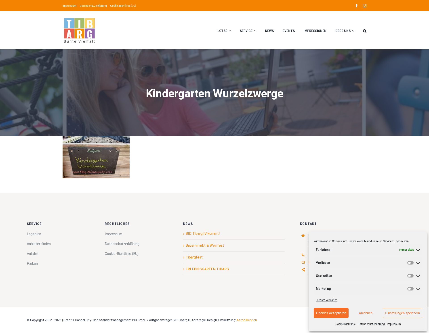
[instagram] (364, 5)
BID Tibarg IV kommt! (203, 233)
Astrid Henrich (247, 320)
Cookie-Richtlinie (345, 324)
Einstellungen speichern (402, 313)
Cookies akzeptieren (331, 313)
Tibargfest (194, 257)
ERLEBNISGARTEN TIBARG (207, 269)
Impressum (394, 324)
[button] (364, 30)
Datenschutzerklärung (371, 324)
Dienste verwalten (326, 300)
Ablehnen (365, 313)
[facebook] (356, 5)
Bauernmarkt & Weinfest (205, 245)
